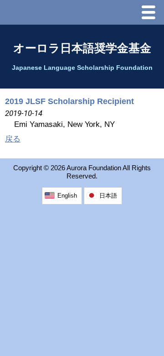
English (67, 195)
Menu (150, 13)
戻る (12, 139)
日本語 (108, 195)
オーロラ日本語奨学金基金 (82, 48)
